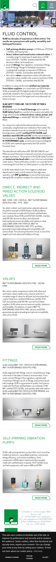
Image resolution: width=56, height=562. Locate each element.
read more (41, 265)
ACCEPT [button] (45, 557)
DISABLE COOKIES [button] (12, 557)
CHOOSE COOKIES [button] (29, 557)
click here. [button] (38, 551)
